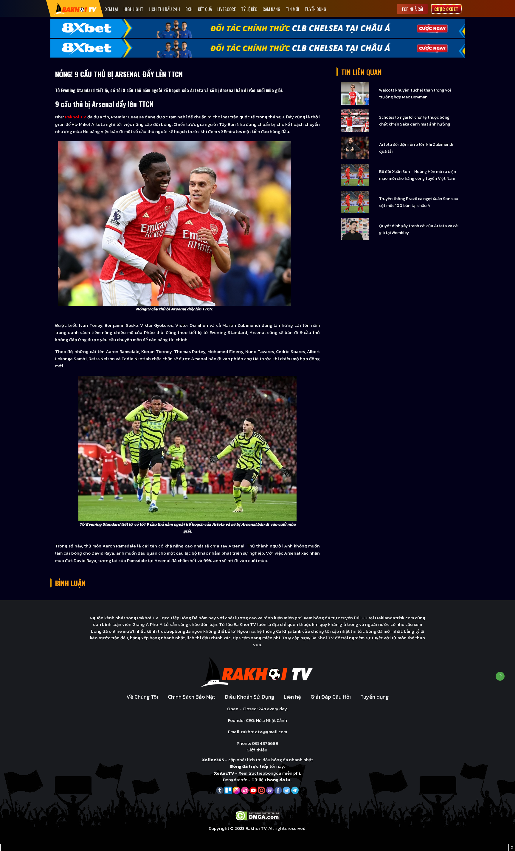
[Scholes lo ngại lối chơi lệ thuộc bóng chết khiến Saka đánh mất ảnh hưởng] (355, 120)
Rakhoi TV (75, 116)
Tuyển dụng (315, 9)
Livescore (226, 9)
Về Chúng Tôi (142, 697)
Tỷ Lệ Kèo (249, 9)
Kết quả (205, 9)
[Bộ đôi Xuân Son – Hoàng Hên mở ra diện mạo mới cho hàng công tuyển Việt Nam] (355, 174)
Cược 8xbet (446, 9)
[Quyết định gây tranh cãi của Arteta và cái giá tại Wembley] (355, 229)
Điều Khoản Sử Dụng (249, 697)
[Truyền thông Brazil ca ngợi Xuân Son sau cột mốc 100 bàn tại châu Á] (355, 202)
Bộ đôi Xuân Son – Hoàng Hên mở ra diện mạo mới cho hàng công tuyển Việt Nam (417, 175)
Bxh (189, 9)
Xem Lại (111, 9)
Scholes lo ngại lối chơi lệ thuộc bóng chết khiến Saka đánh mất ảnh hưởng (414, 120)
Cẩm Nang (271, 9)
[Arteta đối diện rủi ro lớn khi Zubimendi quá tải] (355, 147)
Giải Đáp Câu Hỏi (331, 697)
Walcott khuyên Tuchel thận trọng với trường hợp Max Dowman (415, 93)
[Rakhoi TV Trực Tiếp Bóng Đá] (75, 8)
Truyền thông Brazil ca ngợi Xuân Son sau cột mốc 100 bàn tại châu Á (418, 202)
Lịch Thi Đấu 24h (164, 9)
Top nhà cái (412, 9)
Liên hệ (292, 697)
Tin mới (292, 9)
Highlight (133, 9)
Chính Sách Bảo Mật (191, 697)
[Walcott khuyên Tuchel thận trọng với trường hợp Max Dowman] (355, 93)
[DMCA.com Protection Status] (257, 815)
